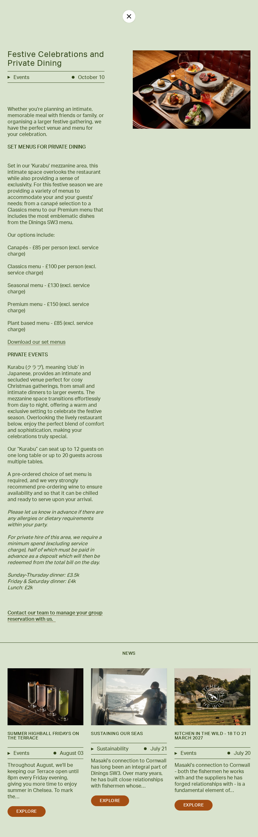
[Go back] (129, 16)
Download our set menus (36, 342)
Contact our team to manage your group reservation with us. (55, 616)
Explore (26, 811)
